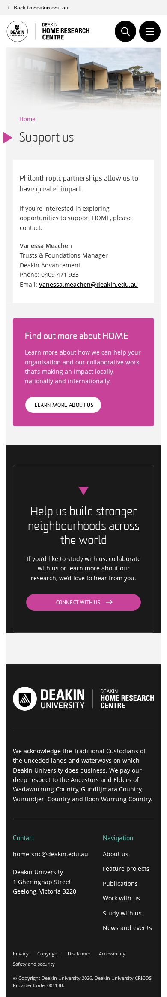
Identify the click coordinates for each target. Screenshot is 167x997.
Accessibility (112, 953)
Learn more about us (64, 405)
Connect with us (78, 603)
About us (115, 854)
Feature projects (126, 868)
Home (27, 119)
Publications (120, 883)
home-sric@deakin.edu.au (50, 854)
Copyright (48, 953)
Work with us (121, 898)
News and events (127, 928)
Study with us (122, 913)
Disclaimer (79, 953)
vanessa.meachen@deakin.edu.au (88, 284)
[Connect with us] (18, 911)
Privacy (21, 953)
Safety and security (34, 964)
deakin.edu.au (51, 7)
